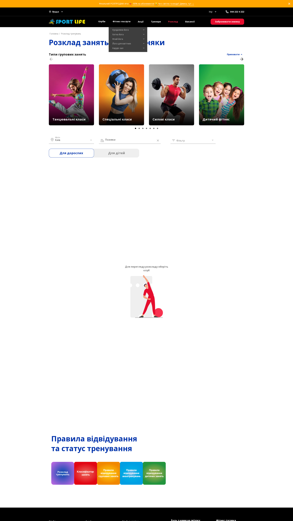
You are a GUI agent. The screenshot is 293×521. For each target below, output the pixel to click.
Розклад (173, 21)
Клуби (101, 21)
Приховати (233, 54)
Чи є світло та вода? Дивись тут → (176, 3)
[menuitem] (128, 30)
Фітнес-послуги (121, 21)
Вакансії (190, 21)
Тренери (156, 21)
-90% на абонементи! (143, 3)
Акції (141, 21)
